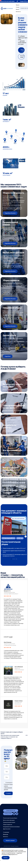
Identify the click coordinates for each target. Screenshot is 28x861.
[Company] (7, 8)
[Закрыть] (26, 849)
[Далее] (26, 536)
